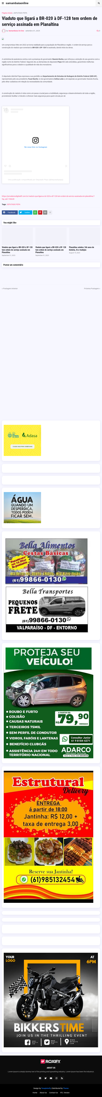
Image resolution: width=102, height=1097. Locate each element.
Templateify (46, 1088)
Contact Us (53, 1093)
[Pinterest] (40, 212)
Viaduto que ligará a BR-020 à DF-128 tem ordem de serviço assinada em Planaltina (17, 250)
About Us (43, 1093)
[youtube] (51, 1078)
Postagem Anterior (10, 289)
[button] (3, 3)
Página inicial (7, 13)
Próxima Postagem (91, 289)
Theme (66, 1088)
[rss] (62, 1078)
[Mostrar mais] (50, 212)
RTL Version (65, 1093)
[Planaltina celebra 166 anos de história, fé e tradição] (84, 236)
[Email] (45, 212)
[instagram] (56, 1078)
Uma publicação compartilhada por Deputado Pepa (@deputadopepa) (35, 180)
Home (35, 1093)
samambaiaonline (17, 3)
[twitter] (45, 1078)
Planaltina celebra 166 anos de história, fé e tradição (81, 248)
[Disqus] (51, 321)
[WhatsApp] (35, 212)
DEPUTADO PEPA (20, 13)
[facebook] (40, 1078)
